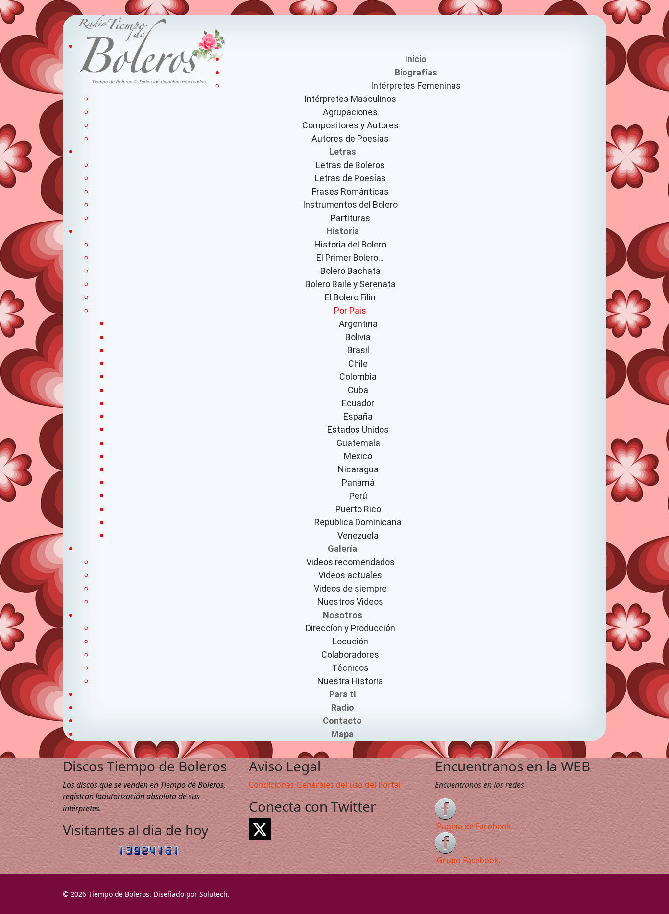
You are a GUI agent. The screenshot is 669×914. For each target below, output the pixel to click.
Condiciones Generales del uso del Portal (325, 784)
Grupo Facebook (468, 860)
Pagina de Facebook (474, 826)
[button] (415, 72)
